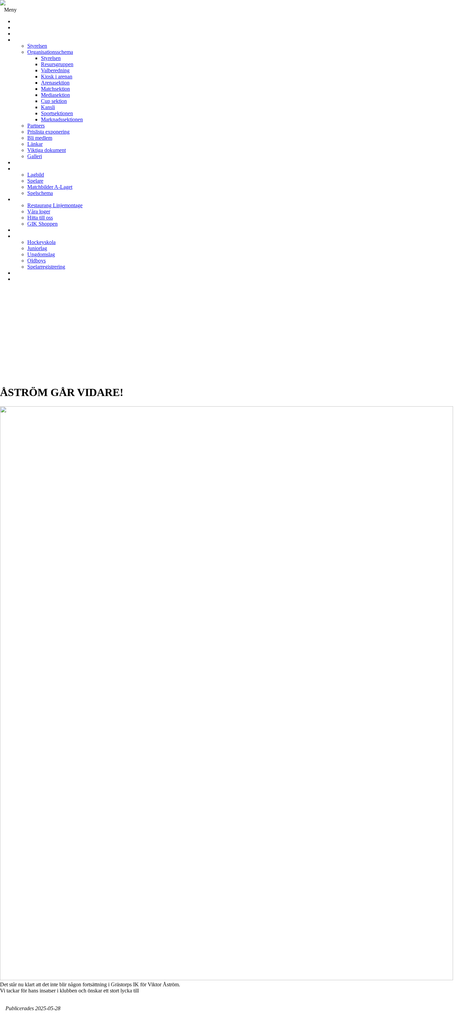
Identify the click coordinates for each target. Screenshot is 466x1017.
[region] (233, 336)
